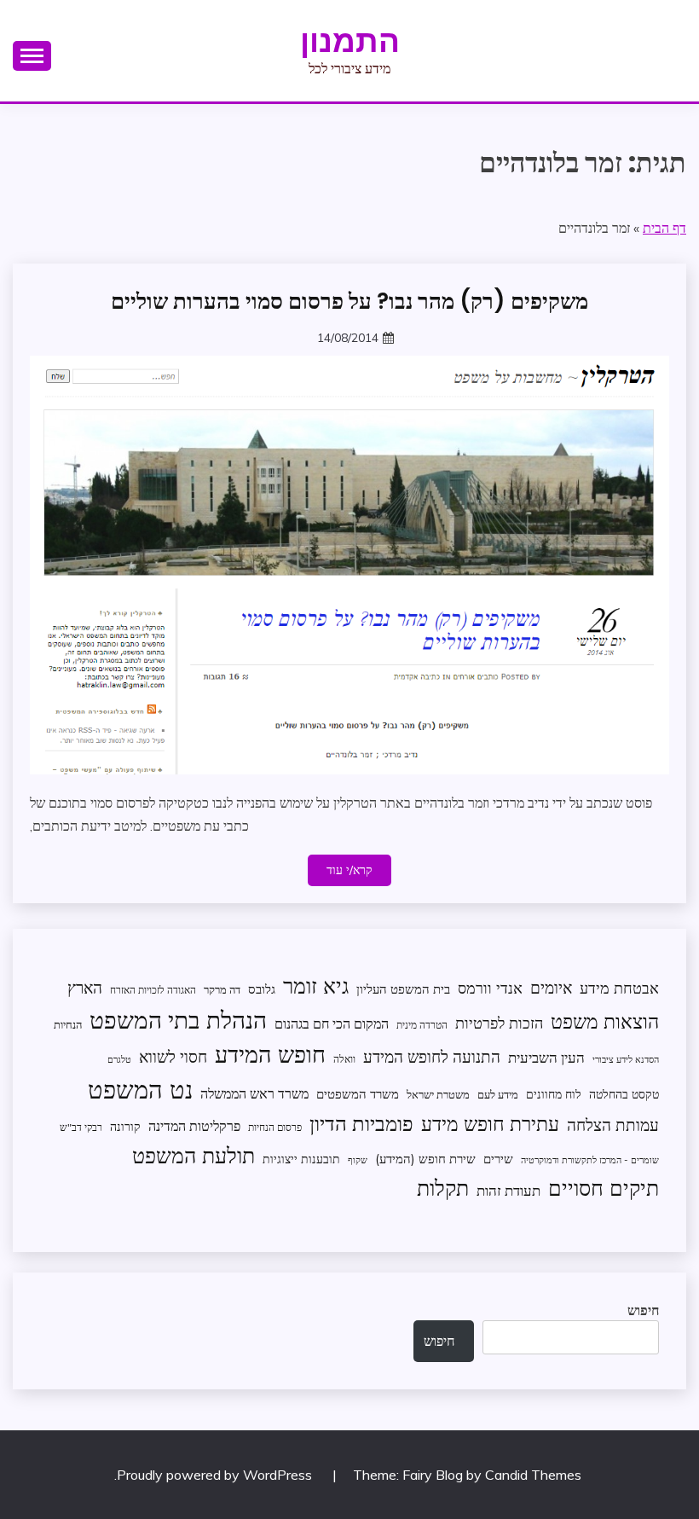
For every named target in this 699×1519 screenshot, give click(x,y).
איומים (551, 987)
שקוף (357, 1160)
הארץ (84, 987)
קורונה (125, 1126)
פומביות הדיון (361, 1123)
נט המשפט (140, 1089)
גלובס (261, 989)
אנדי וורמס (490, 988)
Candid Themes (533, 1474)
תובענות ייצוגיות (301, 1158)
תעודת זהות (508, 1190)
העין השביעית (546, 1057)
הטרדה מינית (422, 1024)
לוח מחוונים (553, 1094)
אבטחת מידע (619, 988)
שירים (498, 1159)
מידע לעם (497, 1094)
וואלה (344, 1058)
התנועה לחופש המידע (431, 1056)
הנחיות (68, 1024)
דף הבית (664, 227)
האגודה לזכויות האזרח (153, 989)
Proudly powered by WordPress (216, 1474)
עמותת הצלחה (613, 1124)
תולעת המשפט (193, 1155)
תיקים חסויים (603, 1187)
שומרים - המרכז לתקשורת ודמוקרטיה (590, 1160)
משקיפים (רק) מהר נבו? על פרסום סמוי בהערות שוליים (349, 301)
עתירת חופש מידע (490, 1123)
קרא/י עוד (349, 870)
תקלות (443, 1187)
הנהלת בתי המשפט (178, 1020)
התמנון (350, 41)
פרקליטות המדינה (194, 1125)
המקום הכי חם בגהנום (331, 1023)
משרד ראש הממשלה (254, 1093)
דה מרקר (222, 989)
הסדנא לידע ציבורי (625, 1059)
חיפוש (643, 1310)
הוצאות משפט (605, 1021)
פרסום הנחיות (275, 1127)
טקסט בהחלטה (624, 1094)
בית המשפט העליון (403, 989)
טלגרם (119, 1059)
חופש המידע (270, 1054)
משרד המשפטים (357, 1094)
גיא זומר (316, 985)
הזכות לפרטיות (499, 1022)
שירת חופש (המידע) (425, 1159)
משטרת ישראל (438, 1094)
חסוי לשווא (173, 1056)
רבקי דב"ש (81, 1127)
